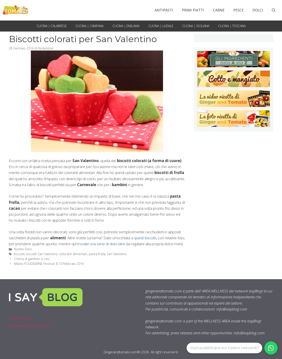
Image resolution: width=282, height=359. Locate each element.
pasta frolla (97, 254)
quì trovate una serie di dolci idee (98, 243)
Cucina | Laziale (160, 26)
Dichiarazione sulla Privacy (30, 325)
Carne (218, 10)
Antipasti (164, 10)
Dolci (257, 10)
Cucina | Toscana (232, 26)
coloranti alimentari (73, 254)
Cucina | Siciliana (195, 26)
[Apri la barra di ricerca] (273, 10)
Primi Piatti (193, 10)
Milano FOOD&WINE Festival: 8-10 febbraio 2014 (49, 264)
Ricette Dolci (23, 249)
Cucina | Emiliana (125, 26)
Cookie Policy (19, 317)
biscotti (19, 254)
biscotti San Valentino (42, 254)
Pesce (238, 10)
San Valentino (116, 254)
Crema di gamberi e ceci (32, 259)
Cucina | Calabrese (52, 26)
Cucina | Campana (90, 26)
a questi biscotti (143, 237)
